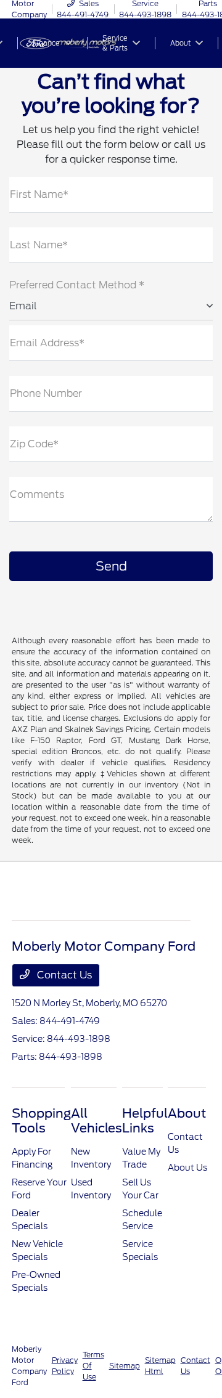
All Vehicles (96, 1121)
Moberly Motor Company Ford (29, 1365)
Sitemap (124, 1365)
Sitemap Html (160, 1365)
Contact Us (63, 975)
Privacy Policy (65, 1365)
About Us (187, 1167)
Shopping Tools (41, 1121)
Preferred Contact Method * (76, 285)
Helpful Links (145, 1121)
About (187, 1113)
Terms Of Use (93, 1365)
